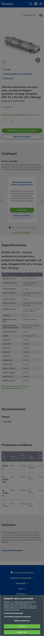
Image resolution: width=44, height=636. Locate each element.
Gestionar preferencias (22, 621)
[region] (22, 615)
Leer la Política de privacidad (13, 613)
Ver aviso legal (26, 617)
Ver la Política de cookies (12, 617)
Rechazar (22, 626)
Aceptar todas (22, 632)
